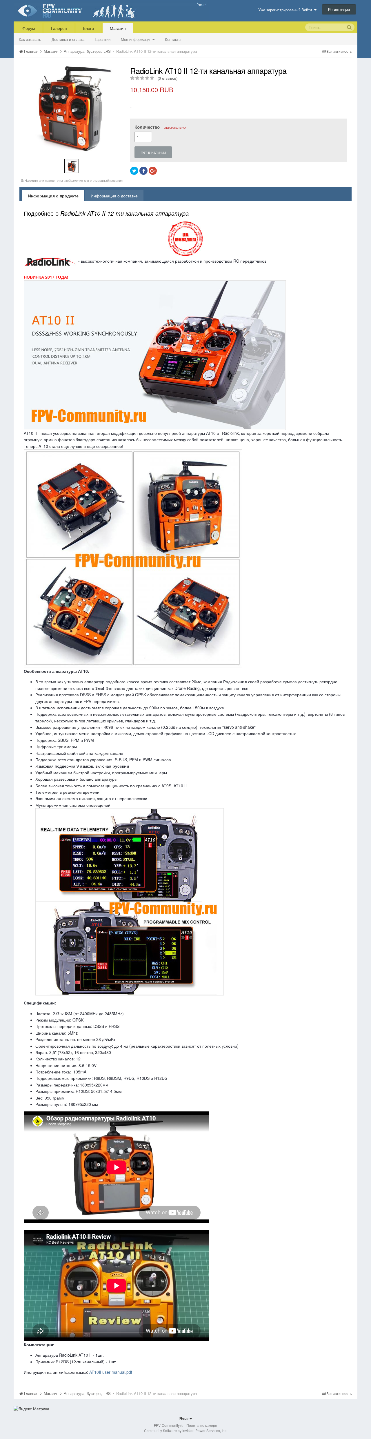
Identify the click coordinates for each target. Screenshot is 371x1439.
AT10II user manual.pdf (110, 1372)
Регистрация (339, 9)
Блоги (88, 28)
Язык (184, 1418)
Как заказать (30, 39)
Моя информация (136, 39)
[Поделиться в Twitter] (134, 171)
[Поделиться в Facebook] (143, 171)
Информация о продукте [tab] (53, 196)
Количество (160, 127)
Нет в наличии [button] (153, 152)
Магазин (118, 28)
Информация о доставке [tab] (114, 196)
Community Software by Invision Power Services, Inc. (185, 1430)
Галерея (59, 28)
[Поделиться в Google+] (153, 171)
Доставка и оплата (68, 39)
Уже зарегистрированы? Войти (286, 9)
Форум (28, 28)
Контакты (173, 39)
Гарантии (102, 39)
